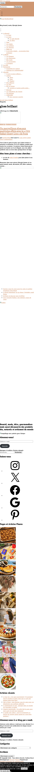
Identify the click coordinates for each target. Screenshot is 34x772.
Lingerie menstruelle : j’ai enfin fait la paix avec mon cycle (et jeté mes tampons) (18, 710)
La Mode (5, 54)
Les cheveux (10, 47)
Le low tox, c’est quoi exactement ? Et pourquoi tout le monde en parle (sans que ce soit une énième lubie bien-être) (18, 698)
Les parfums (10, 46)
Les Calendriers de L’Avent (14, 91)
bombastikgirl (6, 138)
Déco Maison (10, 83)
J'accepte (24, 769)
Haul (7, 42)
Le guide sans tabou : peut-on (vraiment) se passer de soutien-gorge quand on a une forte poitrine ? (17, 714)
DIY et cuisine (10, 86)
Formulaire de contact (13, 68)
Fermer (3, 3)
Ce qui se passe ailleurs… (14, 74)
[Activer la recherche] (0, 5)
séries (11, 77)
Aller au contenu (5, 1)
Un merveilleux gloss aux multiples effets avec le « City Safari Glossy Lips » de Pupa (15, 131)
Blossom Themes (14, 760)
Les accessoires (11, 61)
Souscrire (5, 446)
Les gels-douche (14, 39)
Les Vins (8, 84)
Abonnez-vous (6, 735)
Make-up (9, 49)
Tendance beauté (11, 124)
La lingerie (9, 63)
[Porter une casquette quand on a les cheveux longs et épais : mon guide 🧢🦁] (8, 624)
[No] (10, 771)
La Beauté (6, 33)
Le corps (8, 37)
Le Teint (8, 35)
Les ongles (9, 44)
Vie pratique (10, 93)
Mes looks (9, 60)
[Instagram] (15, 471)
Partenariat (6, 67)
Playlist (11, 81)
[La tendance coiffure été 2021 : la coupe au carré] (8, 591)
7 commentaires (7, 139)
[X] (15, 483)
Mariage (8, 90)
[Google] (15, 508)
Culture (8, 76)
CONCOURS (9, 95)
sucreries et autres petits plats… (19, 88)
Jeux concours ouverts (16, 97)
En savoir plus (5, 771)
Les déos (12, 40)
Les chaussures (10, 58)
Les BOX (5, 65)
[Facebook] (15, 495)
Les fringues (10, 56)
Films (11, 79)
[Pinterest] (15, 520)
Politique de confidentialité (14, 70)
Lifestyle (5, 72)
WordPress (3, 761)
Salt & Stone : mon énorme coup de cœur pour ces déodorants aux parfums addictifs (18, 703)
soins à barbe (14, 157)
